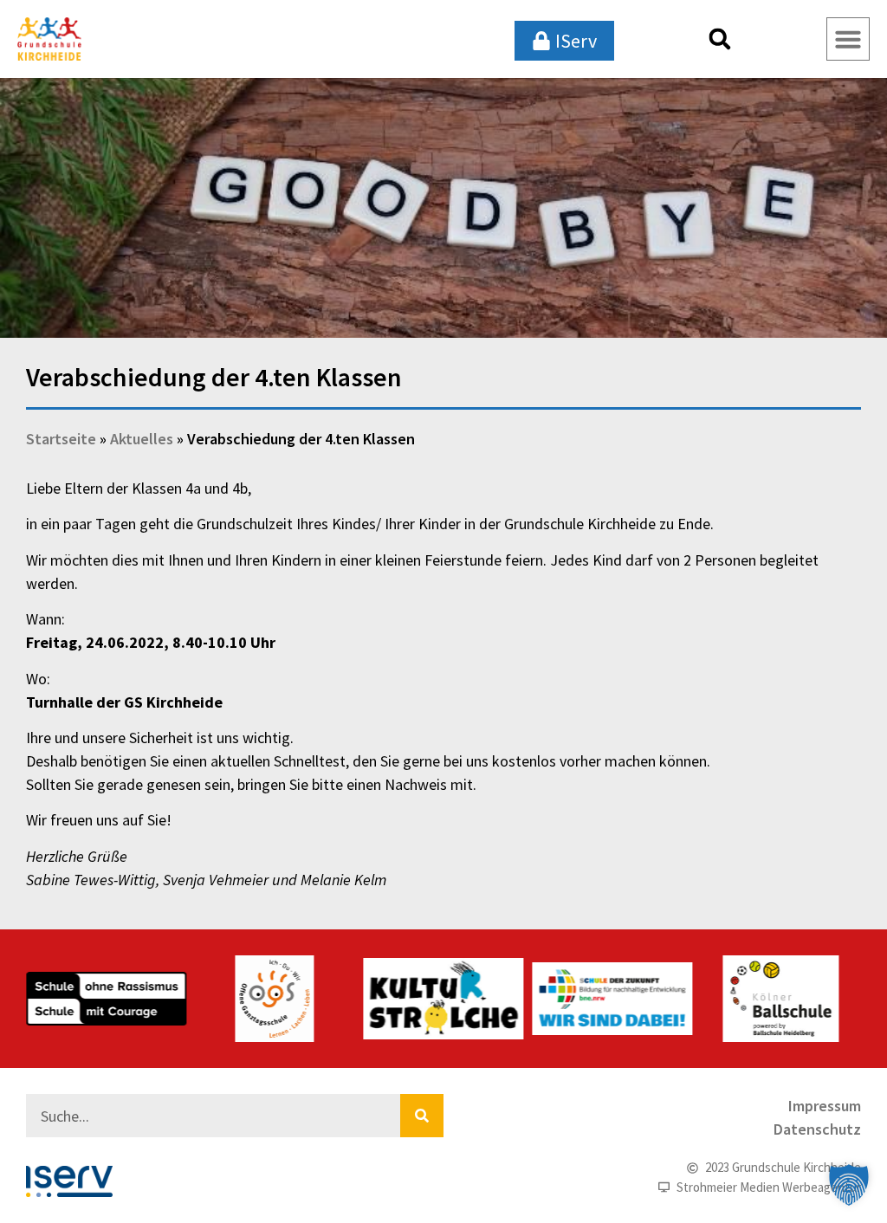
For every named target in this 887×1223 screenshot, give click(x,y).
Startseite (61, 439)
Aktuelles (141, 439)
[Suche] (422, 1115)
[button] (719, 39)
